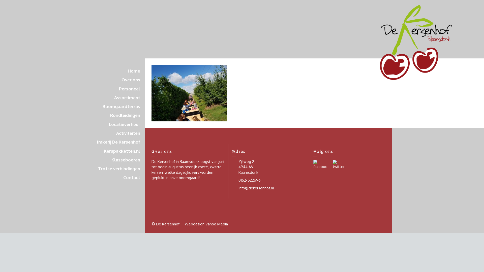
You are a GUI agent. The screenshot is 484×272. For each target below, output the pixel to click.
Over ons (131, 79)
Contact (131, 177)
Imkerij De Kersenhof (118, 142)
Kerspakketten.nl (122, 151)
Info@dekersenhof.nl (256, 188)
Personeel (129, 88)
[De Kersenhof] (416, 42)
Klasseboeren (125, 159)
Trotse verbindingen (119, 168)
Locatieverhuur (124, 124)
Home (134, 71)
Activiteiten (128, 133)
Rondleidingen (125, 115)
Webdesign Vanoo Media (206, 224)
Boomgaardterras (121, 106)
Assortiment (127, 97)
